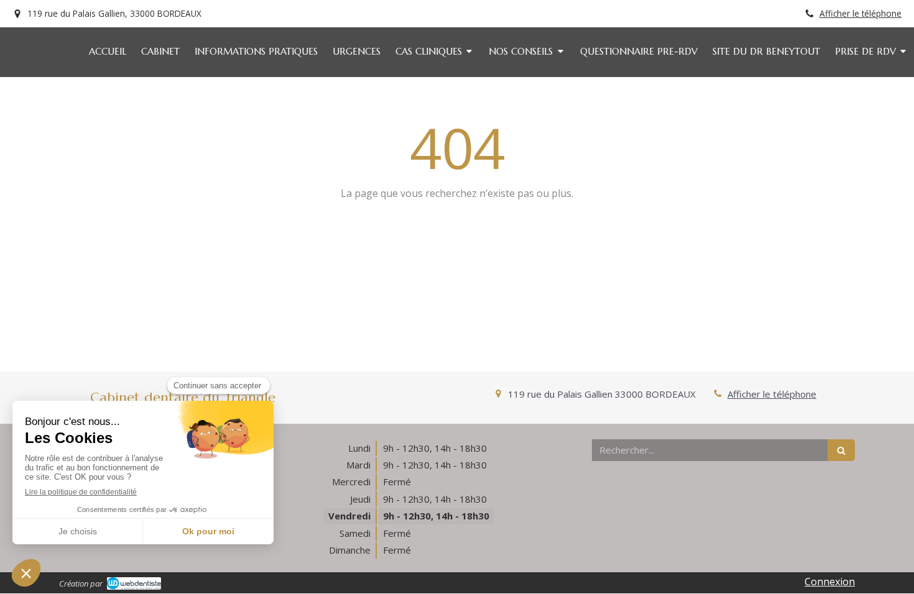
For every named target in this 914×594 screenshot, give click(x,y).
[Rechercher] (841, 450)
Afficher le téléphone (860, 13)
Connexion (830, 581)
